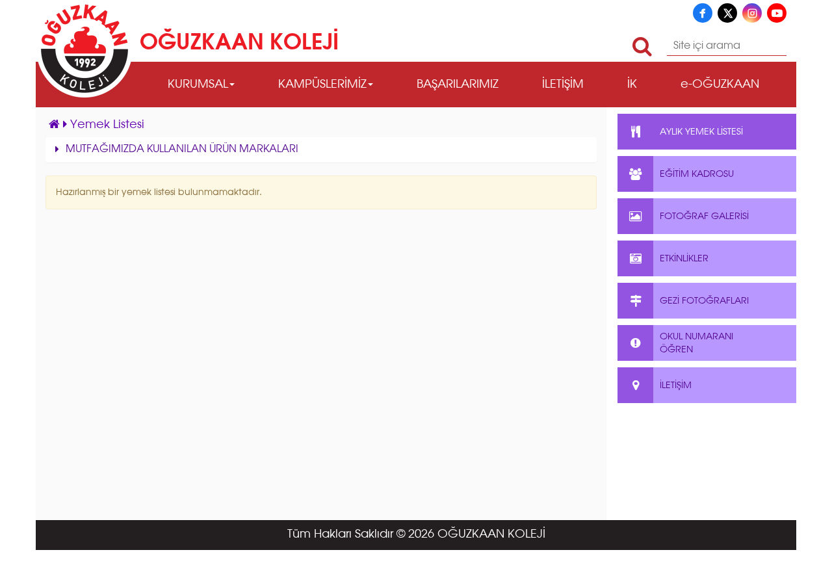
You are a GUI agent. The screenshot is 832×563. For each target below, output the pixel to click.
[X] (727, 13)
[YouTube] (776, 13)
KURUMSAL (198, 84)
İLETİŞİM (563, 84)
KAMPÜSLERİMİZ (322, 84)
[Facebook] (702, 13)
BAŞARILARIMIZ (458, 84)
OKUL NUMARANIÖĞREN (696, 343)
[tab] (321, 150)
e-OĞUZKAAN (720, 84)
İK (632, 84)
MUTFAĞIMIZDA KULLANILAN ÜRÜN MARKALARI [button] (182, 149)
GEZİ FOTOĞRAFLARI (704, 301)
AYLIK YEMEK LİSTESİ (701, 132)
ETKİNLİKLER (684, 258)
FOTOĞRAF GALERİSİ (704, 216)
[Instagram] (752, 13)
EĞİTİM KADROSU (697, 174)
